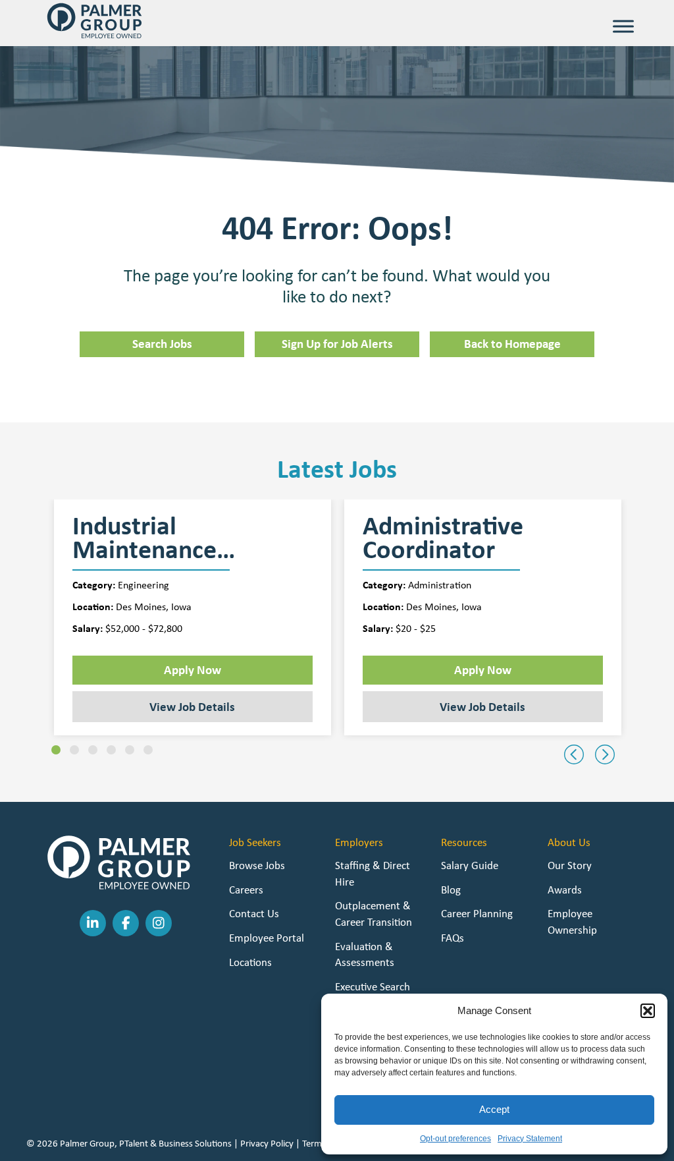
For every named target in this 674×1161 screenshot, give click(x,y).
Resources (464, 842)
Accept (494, 1109)
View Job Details (192, 706)
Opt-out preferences (455, 1138)
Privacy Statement (530, 1138)
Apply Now (192, 669)
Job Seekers (255, 842)
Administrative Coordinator (443, 538)
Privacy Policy (267, 1143)
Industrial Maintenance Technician (144, 538)
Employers (359, 842)
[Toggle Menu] (623, 26)
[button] (647, 1010)
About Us (569, 842)
